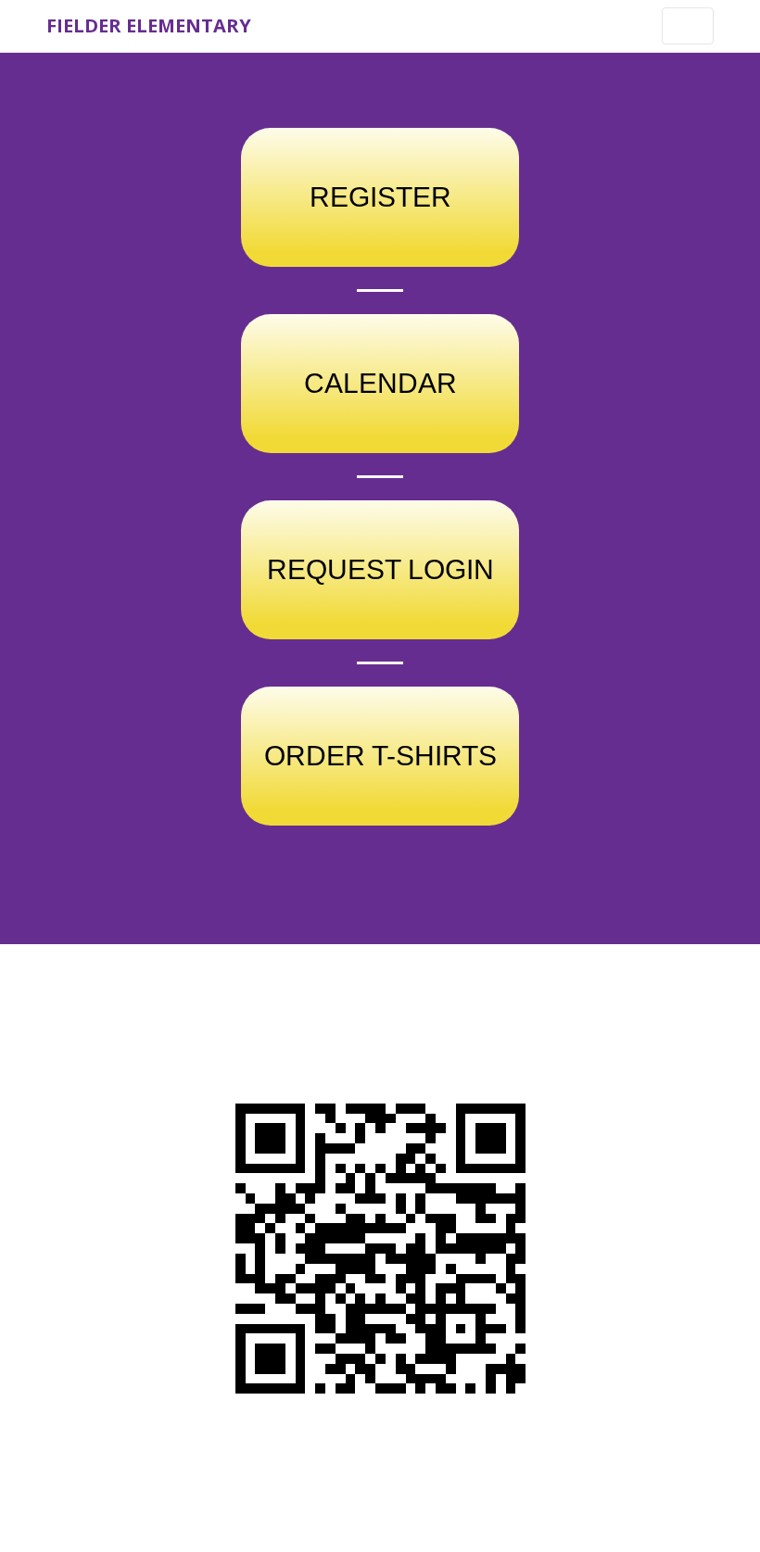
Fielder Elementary (148, 25)
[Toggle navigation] (688, 25)
